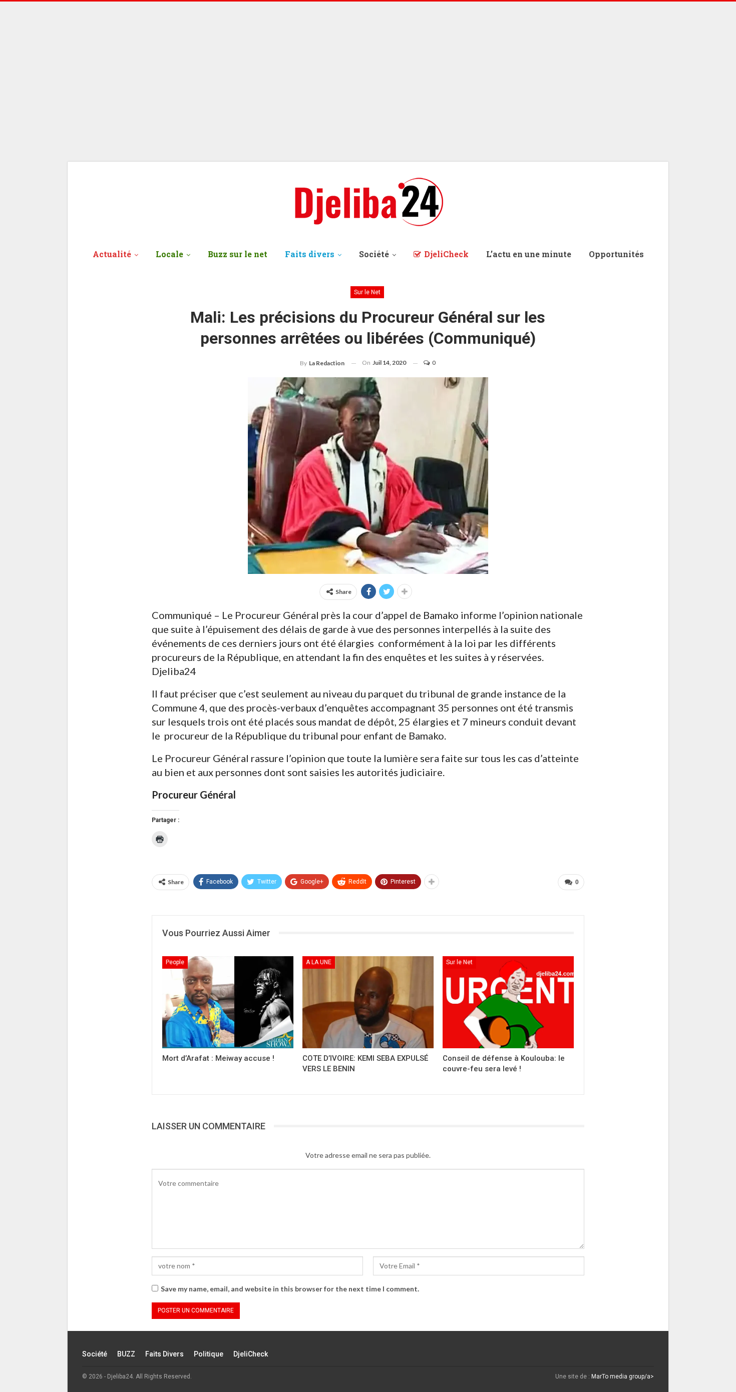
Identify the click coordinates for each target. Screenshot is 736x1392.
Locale (169, 254)
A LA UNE (318, 962)
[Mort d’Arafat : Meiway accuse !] (227, 1002)
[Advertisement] (368, 82)
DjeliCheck (446, 254)
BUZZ (126, 1354)
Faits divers (309, 254)
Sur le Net (367, 292)
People (175, 962)
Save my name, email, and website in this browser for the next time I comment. (290, 1288)
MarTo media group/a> (622, 1376)
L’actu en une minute (528, 254)
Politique (208, 1354)
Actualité (112, 254)
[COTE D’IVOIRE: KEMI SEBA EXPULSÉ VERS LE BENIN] (368, 1002)
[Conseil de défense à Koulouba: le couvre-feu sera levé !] (508, 1002)
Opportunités (616, 254)
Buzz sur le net (237, 254)
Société (374, 254)
